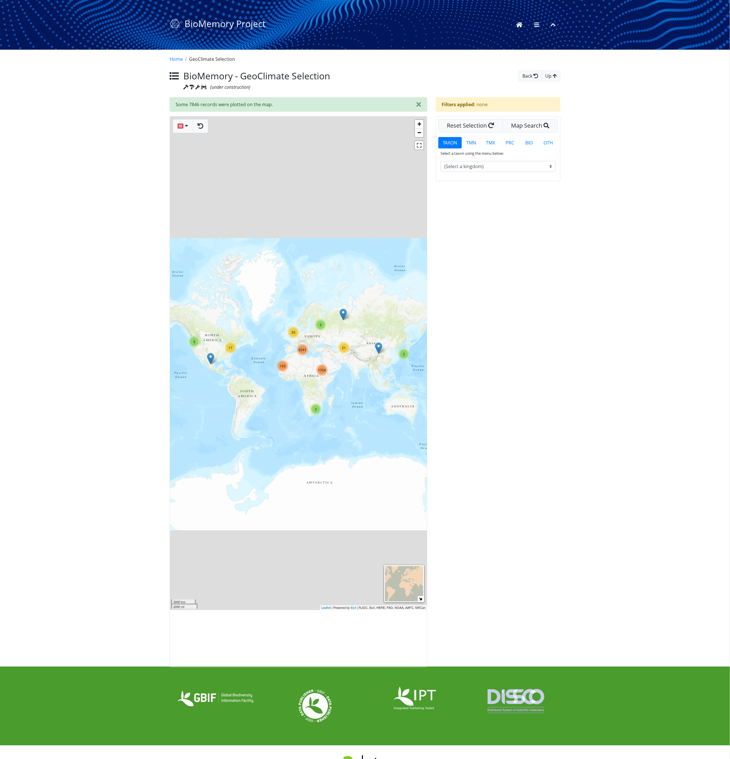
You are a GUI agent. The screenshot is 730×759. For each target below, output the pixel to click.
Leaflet (326, 607)
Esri (353, 607)
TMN (471, 143)
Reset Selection (467, 125)
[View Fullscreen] (419, 145)
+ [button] (419, 124)
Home (176, 59)
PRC (510, 143)
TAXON (450, 143)
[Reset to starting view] (200, 126)
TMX (490, 143)
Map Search (527, 125)
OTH (548, 143)
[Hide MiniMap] (420, 598)
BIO (529, 143)
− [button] (419, 132)
